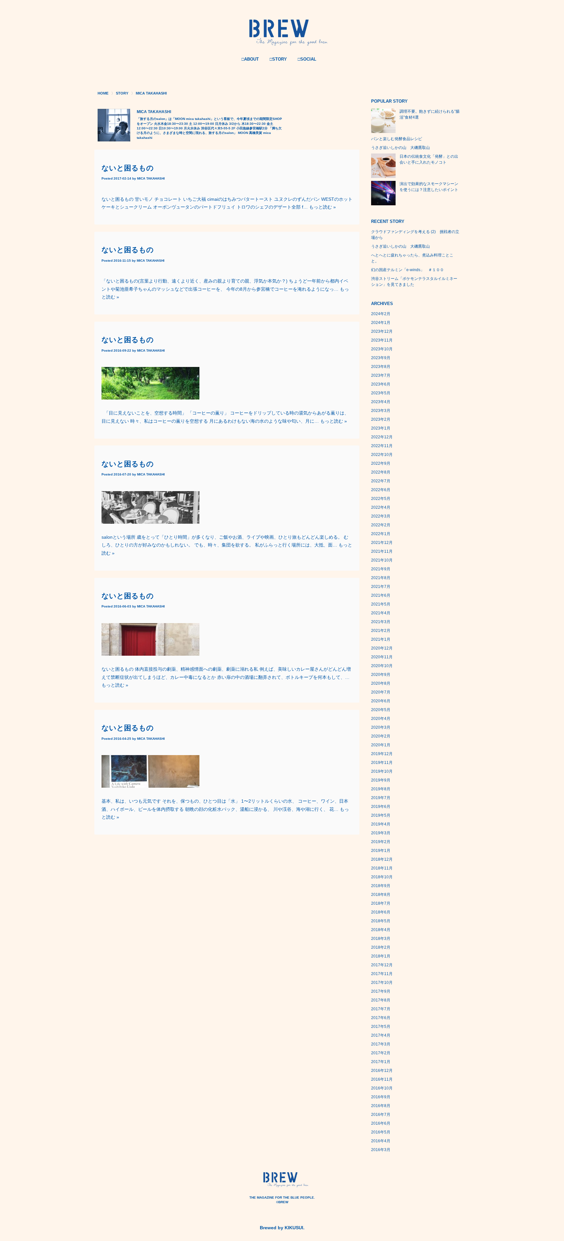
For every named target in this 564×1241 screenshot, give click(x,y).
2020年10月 (382, 666)
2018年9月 (380, 885)
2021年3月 (380, 622)
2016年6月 (380, 1123)
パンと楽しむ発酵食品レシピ (396, 139)
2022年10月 (382, 454)
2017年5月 (380, 1026)
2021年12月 (382, 542)
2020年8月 (380, 683)
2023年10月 (382, 349)
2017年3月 (380, 1044)
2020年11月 (382, 657)
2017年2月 (380, 1053)
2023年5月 (380, 393)
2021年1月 (380, 639)
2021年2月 (380, 630)
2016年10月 (382, 1088)
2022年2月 (380, 525)
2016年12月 (382, 1070)
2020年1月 (380, 745)
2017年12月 (382, 965)
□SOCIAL (307, 59)
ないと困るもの (128, 168)
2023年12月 (382, 331)
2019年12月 (382, 754)
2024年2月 (380, 314)
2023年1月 (380, 428)
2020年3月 (380, 727)
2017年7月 (380, 1009)
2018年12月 (382, 859)
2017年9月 (380, 991)
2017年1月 (380, 1061)
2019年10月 (382, 771)
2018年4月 (380, 929)
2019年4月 (380, 824)
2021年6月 (380, 595)
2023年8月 (380, 366)
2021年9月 (380, 569)
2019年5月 (380, 815)
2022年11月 (382, 446)
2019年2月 (380, 842)
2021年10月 (382, 560)
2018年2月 (380, 947)
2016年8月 (380, 1105)
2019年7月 (380, 798)
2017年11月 (382, 973)
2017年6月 (380, 1017)
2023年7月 (380, 375)
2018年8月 (380, 894)
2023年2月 (380, 419)
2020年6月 (380, 701)
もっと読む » (322, 207)
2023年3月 (380, 410)
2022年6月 (380, 490)
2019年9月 (380, 780)
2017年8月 (380, 1000)
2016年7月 (380, 1114)
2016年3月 (380, 1149)
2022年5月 (380, 498)
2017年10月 (382, 982)
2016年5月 (380, 1132)
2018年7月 (380, 903)
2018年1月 (380, 956)
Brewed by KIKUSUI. (282, 1227)
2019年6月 (380, 806)
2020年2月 (380, 736)
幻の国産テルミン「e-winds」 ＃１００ (407, 270)
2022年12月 (382, 437)
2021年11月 (382, 551)
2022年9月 (380, 463)
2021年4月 (380, 613)
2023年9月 (380, 358)
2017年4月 (380, 1035)
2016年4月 (380, 1141)
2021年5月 (380, 604)
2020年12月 (382, 648)
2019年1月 (380, 850)
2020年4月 (380, 718)
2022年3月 (380, 516)
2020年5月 (380, 710)
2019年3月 (380, 833)
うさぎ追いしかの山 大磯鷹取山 (400, 147)
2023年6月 (380, 384)
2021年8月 (380, 578)
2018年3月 (380, 938)
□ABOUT (250, 59)
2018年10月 (382, 877)
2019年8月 (380, 789)
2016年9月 (380, 1097)
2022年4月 (380, 507)
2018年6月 (380, 912)
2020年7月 (380, 692)
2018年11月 (382, 868)
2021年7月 (380, 586)
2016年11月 (382, 1079)
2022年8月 (380, 472)
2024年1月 (380, 322)
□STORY (278, 59)
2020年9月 (380, 674)
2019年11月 (382, 762)
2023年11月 (382, 340)
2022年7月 (380, 481)
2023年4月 (380, 402)
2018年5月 (380, 921)
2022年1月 (380, 534)
